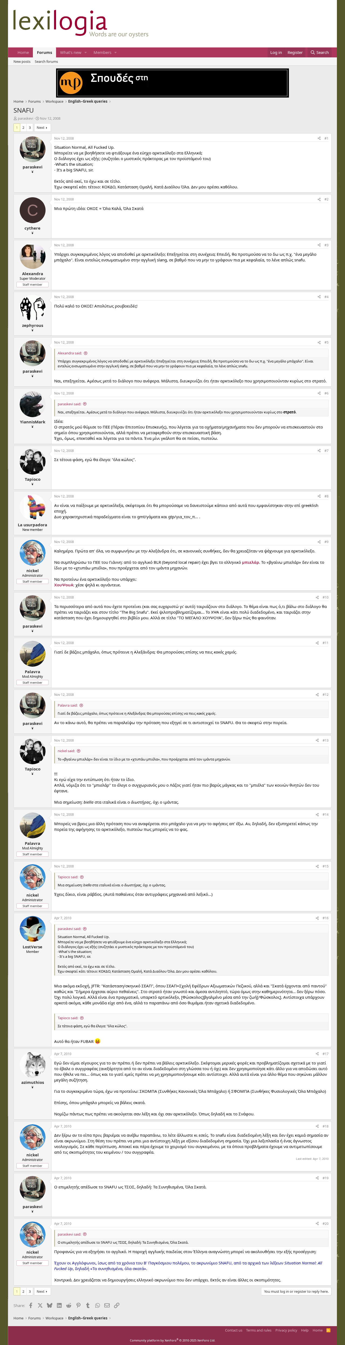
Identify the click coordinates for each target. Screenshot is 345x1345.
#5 (327, 342)
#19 (326, 1178)
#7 (327, 450)
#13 (326, 740)
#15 (326, 866)
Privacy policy (286, 1330)
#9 (327, 542)
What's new (70, 52)
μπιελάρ (250, 562)
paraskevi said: (69, 404)
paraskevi (25, 118)
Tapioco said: (68, 876)
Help (305, 1330)
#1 (327, 138)
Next (40, 127)
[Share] (319, 139)
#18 (326, 1126)
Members (102, 52)
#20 (326, 1223)
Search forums (46, 61)
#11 (326, 643)
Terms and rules (258, 1330)
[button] (85, 52)
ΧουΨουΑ (63, 584)
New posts (21, 61)
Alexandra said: (70, 353)
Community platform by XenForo (172, 1340)
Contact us (233, 1330)
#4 (327, 297)
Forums (44, 52)
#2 (327, 199)
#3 (327, 245)
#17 (326, 1054)
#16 (326, 918)
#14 (326, 814)
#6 (327, 393)
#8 (327, 496)
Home (23, 52)
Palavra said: (68, 705)
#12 (326, 694)
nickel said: (66, 750)
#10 (326, 597)
